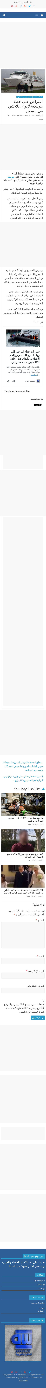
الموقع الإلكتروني (36, 985)
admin (14, 115)
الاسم (41, 956)
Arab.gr (42, 1288)
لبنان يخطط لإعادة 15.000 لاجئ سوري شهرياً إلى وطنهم (25, 819)
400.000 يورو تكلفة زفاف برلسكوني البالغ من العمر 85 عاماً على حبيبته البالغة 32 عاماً (23, 891)
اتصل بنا (40, 1311)
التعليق (40, 920)
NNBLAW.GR (39, 1281)
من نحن (42, 1308)
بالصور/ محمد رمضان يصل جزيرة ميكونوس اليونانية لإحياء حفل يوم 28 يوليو (23, 778)
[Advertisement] (23, 45)
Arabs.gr (41, 1285)
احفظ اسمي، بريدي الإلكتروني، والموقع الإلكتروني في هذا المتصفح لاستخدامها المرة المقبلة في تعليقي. (24, 1008)
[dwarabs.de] (42, 15)
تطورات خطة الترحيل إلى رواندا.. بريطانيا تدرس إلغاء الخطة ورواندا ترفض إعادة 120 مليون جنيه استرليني (23, 766)
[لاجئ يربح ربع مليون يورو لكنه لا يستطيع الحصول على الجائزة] (23, 831)
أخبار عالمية (38, 97)
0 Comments (23, 115)
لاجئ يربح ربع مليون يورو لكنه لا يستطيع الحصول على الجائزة (25, 855)
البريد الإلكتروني (35, 971)
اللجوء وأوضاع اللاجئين (24, 97)
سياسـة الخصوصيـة (38, 1303)
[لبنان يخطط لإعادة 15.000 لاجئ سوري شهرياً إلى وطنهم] (23, 795)
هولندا (41, 119)
